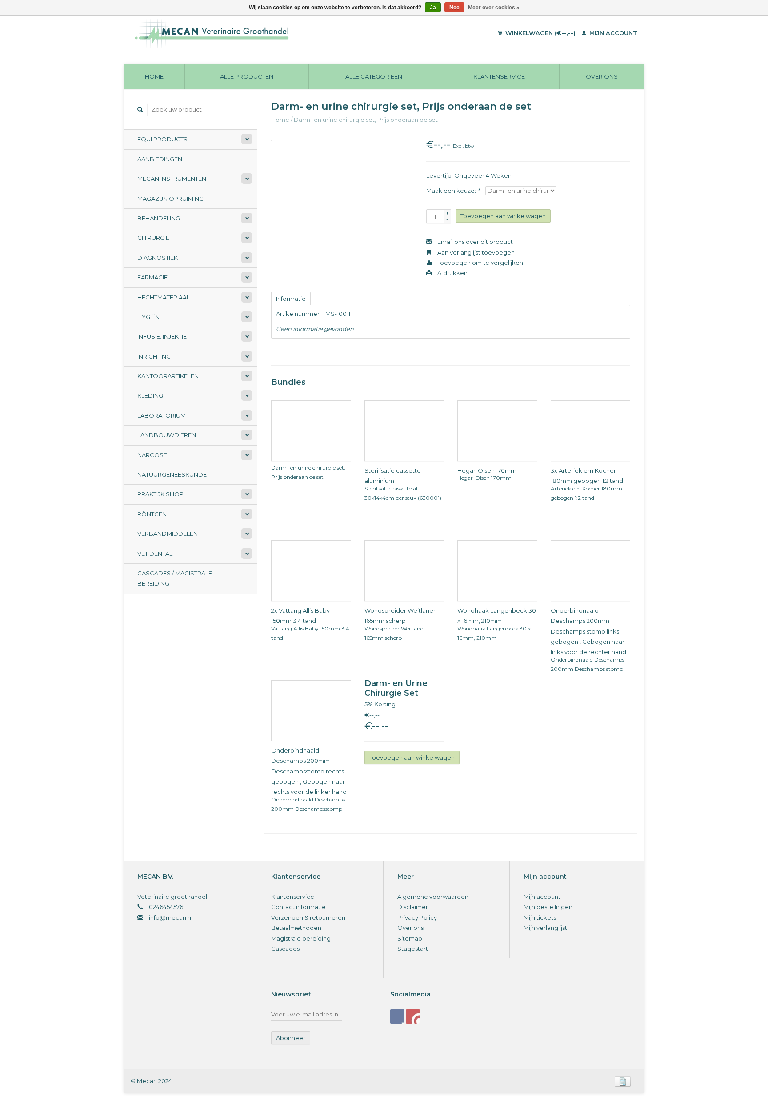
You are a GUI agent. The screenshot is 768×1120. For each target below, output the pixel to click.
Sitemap (409, 938)
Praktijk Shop (160, 494)
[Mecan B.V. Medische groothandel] (273, 33)
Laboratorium (161, 415)
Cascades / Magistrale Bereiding (174, 578)
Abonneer (290, 1037)
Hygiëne (150, 316)
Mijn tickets (540, 917)
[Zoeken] (140, 109)
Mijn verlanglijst (545, 927)
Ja (433, 7)
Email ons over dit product (474, 241)
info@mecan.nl (170, 917)
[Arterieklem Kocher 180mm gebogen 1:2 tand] (581, 430)
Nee (454, 7)
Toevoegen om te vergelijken (479, 262)
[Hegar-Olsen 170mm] (488, 430)
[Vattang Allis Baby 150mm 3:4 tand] (302, 570)
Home (154, 76)
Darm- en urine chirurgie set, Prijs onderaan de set (366, 119)
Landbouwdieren (166, 434)
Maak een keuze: (453, 190)
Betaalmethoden (296, 927)
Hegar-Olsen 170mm (486, 470)
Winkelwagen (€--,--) (540, 32)
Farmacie (152, 277)
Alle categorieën (373, 76)
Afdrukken (452, 272)
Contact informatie (298, 906)
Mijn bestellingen (548, 906)
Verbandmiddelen (167, 533)
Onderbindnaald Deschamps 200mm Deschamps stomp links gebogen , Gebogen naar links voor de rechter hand (588, 631)
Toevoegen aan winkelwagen (503, 215)
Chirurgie (153, 237)
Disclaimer (412, 906)
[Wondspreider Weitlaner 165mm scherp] (395, 570)
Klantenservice (499, 76)
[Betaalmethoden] (623, 1080)
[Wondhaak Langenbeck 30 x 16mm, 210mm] (488, 570)
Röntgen (152, 514)
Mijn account (612, 32)
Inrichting (154, 356)
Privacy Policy (417, 917)
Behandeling (158, 218)
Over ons (602, 76)
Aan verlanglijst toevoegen (475, 252)
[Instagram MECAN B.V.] (413, 1016)
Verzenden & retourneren (308, 917)
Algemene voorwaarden (432, 896)
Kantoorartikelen (168, 375)
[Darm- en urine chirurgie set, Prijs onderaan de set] (302, 430)
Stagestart (412, 948)
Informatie (291, 298)
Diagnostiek (157, 257)
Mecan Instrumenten (171, 178)
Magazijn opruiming (170, 198)
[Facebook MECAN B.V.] (397, 1016)
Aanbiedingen (159, 159)
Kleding (150, 395)
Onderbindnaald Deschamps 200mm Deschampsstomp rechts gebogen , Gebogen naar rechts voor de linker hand (309, 771)
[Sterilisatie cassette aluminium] (395, 430)
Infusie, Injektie (162, 336)
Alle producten (246, 76)
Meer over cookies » (494, 7)
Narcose (152, 454)
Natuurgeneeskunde (172, 474)
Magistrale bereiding (301, 938)
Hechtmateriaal (163, 297)
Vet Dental (154, 553)
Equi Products (162, 139)
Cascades (285, 948)
